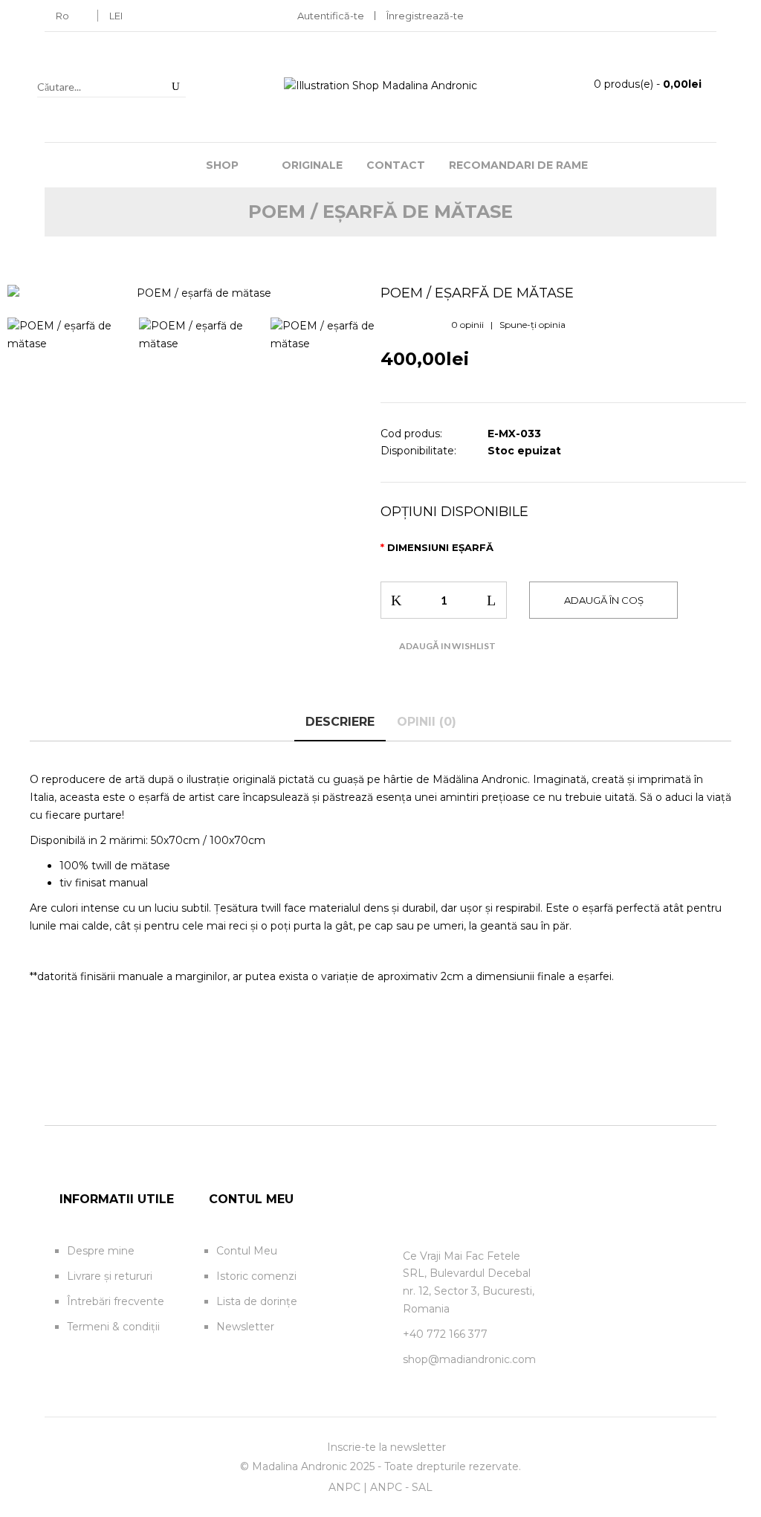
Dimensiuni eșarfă (440, 547)
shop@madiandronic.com (469, 1359)
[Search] (175, 86)
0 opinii (467, 324)
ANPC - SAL (401, 1487)
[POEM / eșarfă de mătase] (197, 294)
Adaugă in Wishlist (447, 645)
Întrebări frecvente (115, 1301)
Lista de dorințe (256, 1301)
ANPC (344, 1487)
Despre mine (101, 1250)
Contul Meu (246, 1250)
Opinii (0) (426, 722)
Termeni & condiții (113, 1326)
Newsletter (245, 1326)
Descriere (340, 722)
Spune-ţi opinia (532, 324)
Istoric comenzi (256, 1276)
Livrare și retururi (109, 1276)
